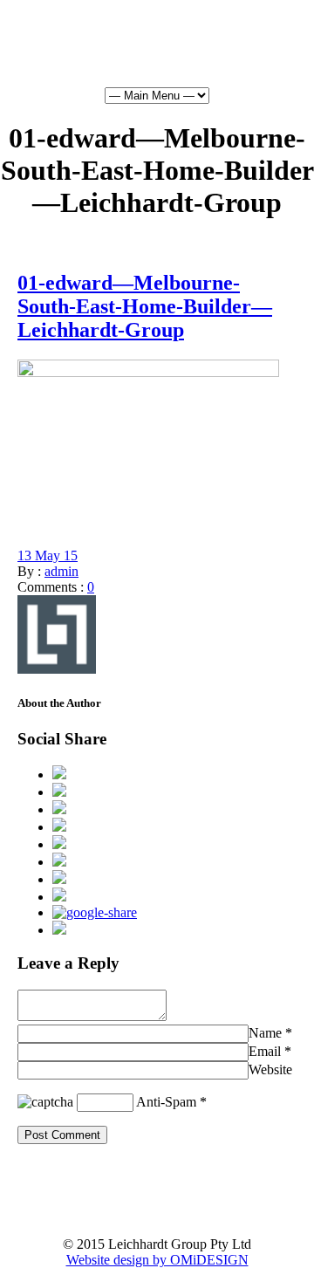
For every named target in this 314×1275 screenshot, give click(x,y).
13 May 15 (47, 555)
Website (270, 1069)
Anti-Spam (166, 1101)
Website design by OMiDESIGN (157, 1259)
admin (61, 571)
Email (265, 1051)
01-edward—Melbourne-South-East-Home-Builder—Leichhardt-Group (144, 306)
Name (265, 1032)
